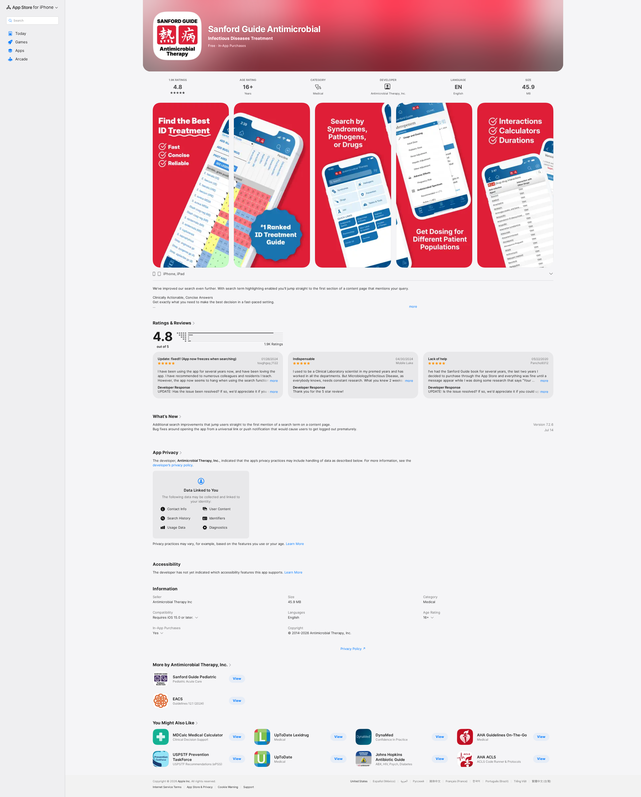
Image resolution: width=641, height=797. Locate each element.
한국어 (476, 781)
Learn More (295, 544)
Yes (155, 633)
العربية (404, 781)
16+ (426, 617)
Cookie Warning (228, 787)
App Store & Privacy (200, 787)
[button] (32, 33)
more (413, 306)
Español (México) (384, 781)
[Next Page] (558, 185)
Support (248, 787)
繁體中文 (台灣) (541, 781)
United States (359, 781)
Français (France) (456, 781)
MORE (274, 381)
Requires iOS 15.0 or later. (173, 617)
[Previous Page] (147, 185)
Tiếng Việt (520, 781)
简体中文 (434, 781)
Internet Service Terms (167, 787)
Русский (418, 781)
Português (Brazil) (497, 781)
